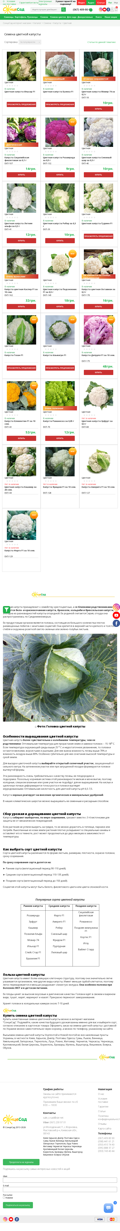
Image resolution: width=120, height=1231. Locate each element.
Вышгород (77, 1151)
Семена (44, 17)
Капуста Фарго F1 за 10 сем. (20, 550)
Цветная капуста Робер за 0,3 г (59, 225)
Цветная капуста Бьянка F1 (58, 91)
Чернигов (58, 1146)
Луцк (69, 1143)
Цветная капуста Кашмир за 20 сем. (20, 488)
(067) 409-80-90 (82, 9)
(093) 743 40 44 (106, 1151)
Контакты (33, 2)
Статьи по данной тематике (102, 42)
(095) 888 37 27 (106, 1147)
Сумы (46, 1140)
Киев (46, 1138)
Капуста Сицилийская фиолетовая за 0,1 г (17, 159)
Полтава (68, 1138)
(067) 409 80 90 (106, 1138)
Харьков (53, 1138)
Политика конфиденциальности (107, 1117)
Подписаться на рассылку (18, 1205)
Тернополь (61, 1143)
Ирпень (68, 1151)
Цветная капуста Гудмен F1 (97, 223)
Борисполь (49, 1151)
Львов (52, 1140)
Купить (98, 109)
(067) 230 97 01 (54, 1122)
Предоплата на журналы (21, 1162)
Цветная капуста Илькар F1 (20, 91)
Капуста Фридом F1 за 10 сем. (59, 487)
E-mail (6, 1185)
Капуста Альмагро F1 (54, 355)
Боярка (58, 1154)
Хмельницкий (71, 1140)
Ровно (75, 1143)
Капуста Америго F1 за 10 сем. (98, 487)
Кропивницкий (50, 1149)
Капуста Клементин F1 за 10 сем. (20, 422)
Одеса (76, 1138)
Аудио (91, 2)
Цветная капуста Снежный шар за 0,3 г (97, 159)
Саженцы (9, 17)
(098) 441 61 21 (106, 1141)
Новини (9, 1197)
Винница (60, 1140)
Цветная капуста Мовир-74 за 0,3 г (98, 93)
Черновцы (77, 1146)
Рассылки (7, 1195)
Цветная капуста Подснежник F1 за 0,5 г (60, 290)
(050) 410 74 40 (106, 1144)
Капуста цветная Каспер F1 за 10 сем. (21, 290)
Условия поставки (103, 1100)
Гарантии (24, 2)
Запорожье (49, 1143)
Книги (99, 17)
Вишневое (48, 1154)
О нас (101, 1094)
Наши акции (111, 17)
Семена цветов (58, 17)
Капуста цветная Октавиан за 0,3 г (98, 290)
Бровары (59, 1151)
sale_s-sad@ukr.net (53, 1117)
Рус (110, 2)
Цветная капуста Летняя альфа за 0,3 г (18, 225)
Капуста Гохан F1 (14, 355)
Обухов (65, 1154)
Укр (116, 2)
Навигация (105, 1089)
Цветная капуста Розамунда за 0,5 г (59, 159)
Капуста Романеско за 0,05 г (58, 421)
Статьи (101, 2)
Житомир (48, 1146)
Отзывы (102, 1123)
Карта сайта (104, 1128)
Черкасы (67, 1146)
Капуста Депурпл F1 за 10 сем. (98, 355)
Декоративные (85, 17)
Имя (5, 1176)
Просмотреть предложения (21, 104)
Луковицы (32, 17)
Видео (81, 2)
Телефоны (105, 1133)
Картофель (20, 17)
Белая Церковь (65, 1149)
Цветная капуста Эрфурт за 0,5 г (97, 422)
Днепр (60, 1138)
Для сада (71, 17)
